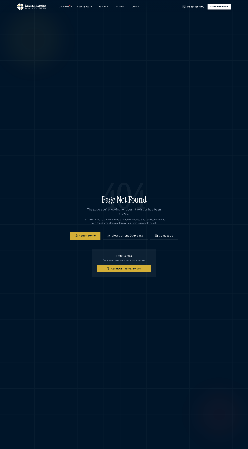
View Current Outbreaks (127, 235)
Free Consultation (219, 6)
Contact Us (166, 235)
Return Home (87, 235)
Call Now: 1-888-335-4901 (126, 268)
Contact (135, 6)
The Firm (101, 6)
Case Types (83, 6)
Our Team (119, 6)
